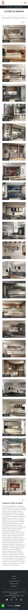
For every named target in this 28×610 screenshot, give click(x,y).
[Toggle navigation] (25, 3)
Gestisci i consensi (14, 609)
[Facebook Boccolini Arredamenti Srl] (16, 600)
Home (6, 7)
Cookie (6, 609)
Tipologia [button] (15, 17)
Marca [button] (4, 17)
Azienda (14, 576)
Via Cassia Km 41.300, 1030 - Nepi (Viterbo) (14, 596)
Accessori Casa (14, 583)
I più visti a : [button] (22, 17)
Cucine (11, 7)
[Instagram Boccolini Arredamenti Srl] (21, 600)
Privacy (2, 609)
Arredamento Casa (14, 581)
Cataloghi (14, 586)
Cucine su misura (18, 7)
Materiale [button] (9, 17)
